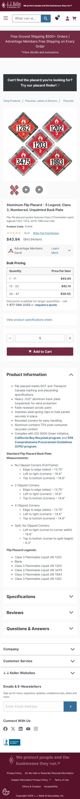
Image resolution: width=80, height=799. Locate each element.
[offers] (57, 18)
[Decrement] (10, 338)
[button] (40, 44)
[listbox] (40, 189)
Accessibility (51, 786)
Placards (68, 100)
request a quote (46, 305)
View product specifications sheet (29, 319)
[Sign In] (67, 18)
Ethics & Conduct (31, 786)
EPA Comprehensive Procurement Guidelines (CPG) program (44, 442)
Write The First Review (46, 233)
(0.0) (27, 233)
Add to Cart (42, 351)
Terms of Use (62, 779)
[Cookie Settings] (5, 792)
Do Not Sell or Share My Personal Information (49, 773)
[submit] (70, 706)
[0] (74, 18)
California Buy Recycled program (38, 437)
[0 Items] (74, 18)
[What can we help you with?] (46, 18)
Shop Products (11, 100)
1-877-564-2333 (18, 305)
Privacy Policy (14, 773)
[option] (14, 189)
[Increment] (69, 338)
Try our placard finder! (39, 85)
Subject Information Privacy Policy (31, 779)
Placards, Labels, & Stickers (41, 100)
